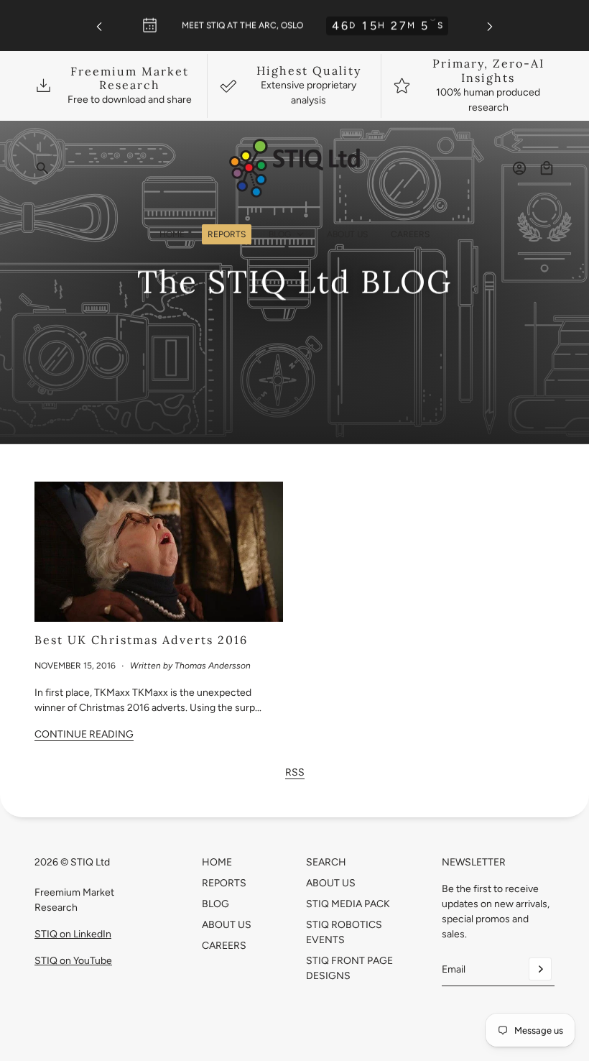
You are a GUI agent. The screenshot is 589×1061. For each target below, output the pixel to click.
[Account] (519, 168)
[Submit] (540, 968)
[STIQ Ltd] (295, 168)
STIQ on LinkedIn (72, 934)
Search (326, 862)
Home (217, 862)
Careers (224, 946)
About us (331, 883)
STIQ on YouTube (73, 961)
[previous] (99, 25)
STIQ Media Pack (348, 904)
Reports (224, 883)
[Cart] (547, 168)
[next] (490, 25)
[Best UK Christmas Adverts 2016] (158, 552)
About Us (226, 925)
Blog (215, 904)
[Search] (42, 168)
